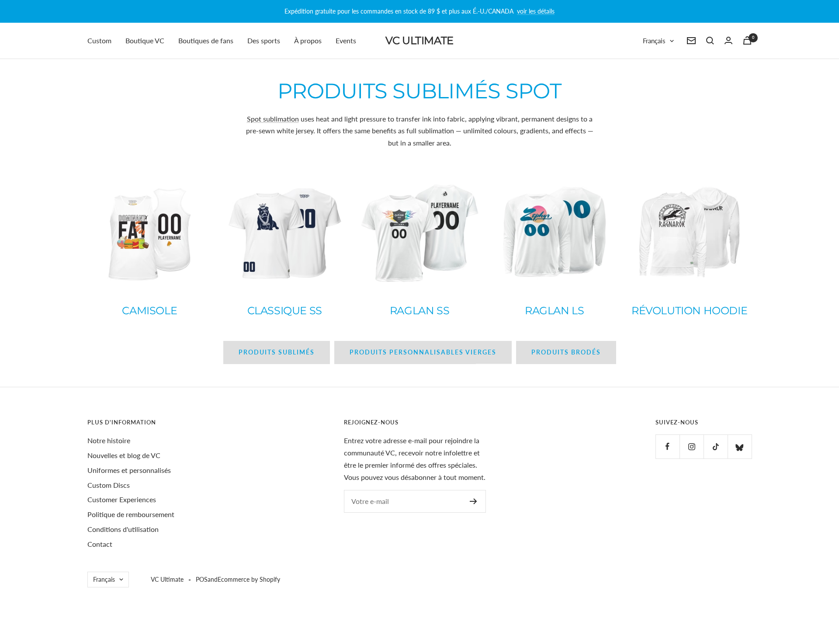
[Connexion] (728, 40)
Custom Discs (108, 485)
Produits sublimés (277, 352)
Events (346, 40)
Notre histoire (108, 440)
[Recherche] (710, 41)
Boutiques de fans (205, 40)
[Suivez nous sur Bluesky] (740, 446)
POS (202, 579)
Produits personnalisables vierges (423, 352)
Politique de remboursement (130, 514)
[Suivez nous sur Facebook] (667, 446)
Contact (99, 544)
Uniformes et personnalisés (129, 470)
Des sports (263, 40)
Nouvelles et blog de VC (123, 455)
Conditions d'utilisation (123, 529)
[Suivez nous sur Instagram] (692, 446)
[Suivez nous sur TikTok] (716, 446)
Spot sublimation (273, 119)
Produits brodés (566, 352)
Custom (99, 40)
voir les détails (536, 11)
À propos (308, 40)
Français (654, 41)
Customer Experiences (121, 499)
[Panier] (747, 40)
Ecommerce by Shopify (249, 579)
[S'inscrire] (473, 501)
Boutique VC (144, 40)
